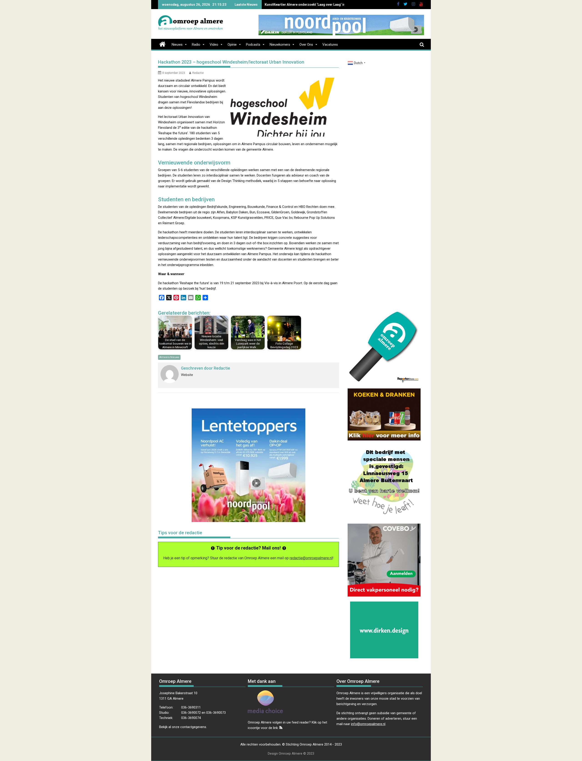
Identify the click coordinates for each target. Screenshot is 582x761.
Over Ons (306, 44)
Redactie (198, 73)
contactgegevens (193, 727)
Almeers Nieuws (169, 357)
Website (187, 375)
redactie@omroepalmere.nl (311, 558)
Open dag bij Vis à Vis (281, 4)
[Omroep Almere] (162, 44)
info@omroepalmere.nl (368, 724)
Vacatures (330, 44)
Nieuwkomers (280, 44)
